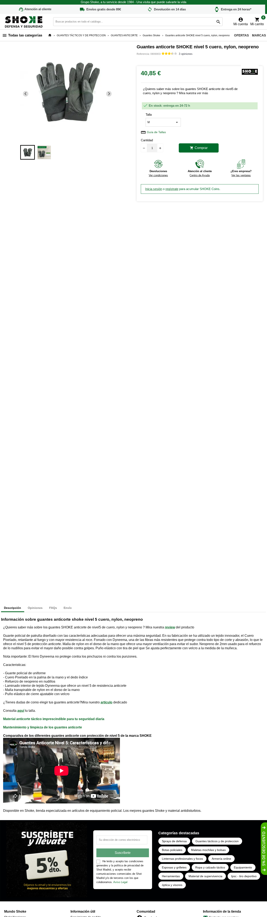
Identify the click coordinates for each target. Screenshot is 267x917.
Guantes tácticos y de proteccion (217, 841)
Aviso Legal (120, 882)
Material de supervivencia (205, 876)
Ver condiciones (158, 175)
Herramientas (171, 876)
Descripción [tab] (12, 607)
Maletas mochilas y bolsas (208, 850)
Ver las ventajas (241, 175)
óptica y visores (172, 885)
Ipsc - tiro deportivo (244, 876)
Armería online (221, 858)
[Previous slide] (26, 94)
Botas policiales (172, 850)
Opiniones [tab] (35, 607)
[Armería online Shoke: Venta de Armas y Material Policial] (24, 21)
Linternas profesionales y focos (182, 858)
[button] (27, 152)
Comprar (199, 148)
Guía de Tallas (156, 132)
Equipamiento (243, 867)
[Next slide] (109, 94)
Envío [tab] (68, 607)
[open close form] (264, 848)
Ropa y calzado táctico (210, 867)
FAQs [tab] (53, 607)
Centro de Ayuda (200, 175)
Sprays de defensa (174, 841)
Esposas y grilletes (174, 867)
